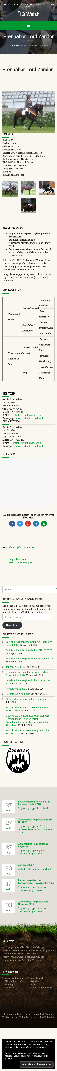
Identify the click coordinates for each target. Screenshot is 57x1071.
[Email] (44, 524)
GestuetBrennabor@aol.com (26, 415)
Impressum (11, 987)
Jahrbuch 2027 (14, 667)
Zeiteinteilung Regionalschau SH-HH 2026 (29, 650)
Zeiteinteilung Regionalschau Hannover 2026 (33, 903)
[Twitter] (20, 524)
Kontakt (35, 984)
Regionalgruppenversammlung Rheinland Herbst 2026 (34, 803)
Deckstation (11, 421)
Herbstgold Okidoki (16, 688)
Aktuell (21, 869)
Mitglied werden (14, 981)
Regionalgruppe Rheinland (33, 808)
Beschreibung (12, 227)
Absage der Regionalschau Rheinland (26, 699)
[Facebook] (12, 524)
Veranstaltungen (14, 978)
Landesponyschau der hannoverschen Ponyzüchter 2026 (36, 882)
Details (7, 134)
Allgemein (33, 869)
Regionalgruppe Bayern (31, 850)
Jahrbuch (46, 869)
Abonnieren (12, 625)
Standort (9, 454)
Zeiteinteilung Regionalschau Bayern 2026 (29, 658)
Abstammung (11, 290)
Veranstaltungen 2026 (30, 853)
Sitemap (9, 984)
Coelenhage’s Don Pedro (20, 547)
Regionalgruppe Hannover (33, 887)
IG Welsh (14, 45)
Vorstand (36, 981)
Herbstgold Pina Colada (19, 694)
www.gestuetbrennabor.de (29, 418)
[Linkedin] (36, 524)
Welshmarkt (37, 978)
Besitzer (8, 393)
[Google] (28, 524)
